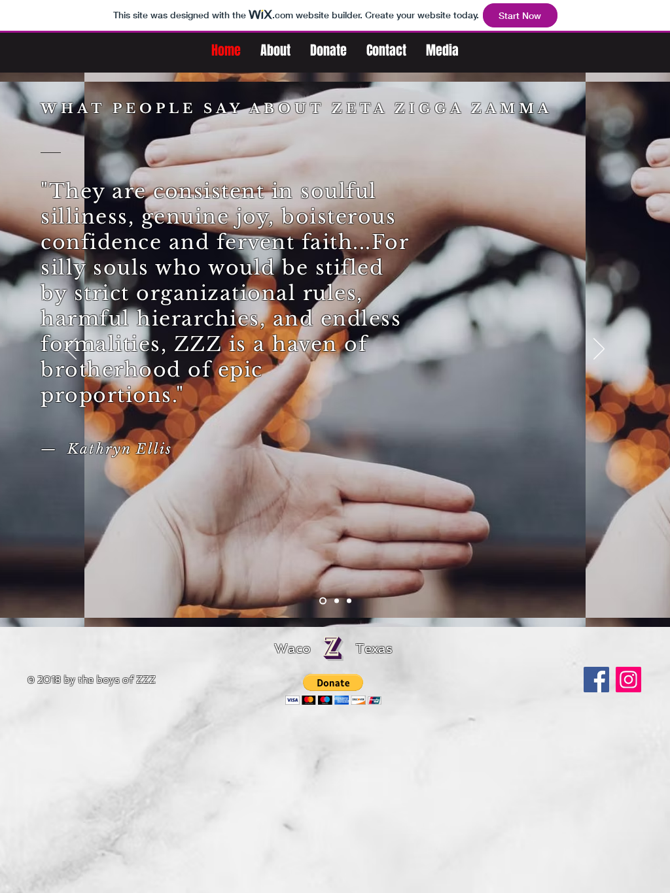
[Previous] (71, 350)
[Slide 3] (349, 601)
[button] (333, 689)
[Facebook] (596, 679)
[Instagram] (628, 679)
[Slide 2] (336, 601)
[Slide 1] (322, 601)
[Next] (599, 350)
